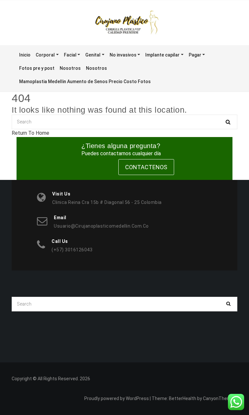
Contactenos (146, 167)
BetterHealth (182, 398)
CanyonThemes (219, 398)
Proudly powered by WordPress (116, 398)
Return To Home (30, 133)
